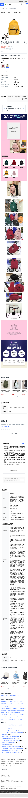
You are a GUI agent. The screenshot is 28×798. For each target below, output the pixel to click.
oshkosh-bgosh (11, 719)
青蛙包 (2, 712)
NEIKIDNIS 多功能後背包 (7, 729)
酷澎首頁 (3, 12)
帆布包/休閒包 (20, 695)
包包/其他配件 (15, 12)
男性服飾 (8, 12)
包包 (20, 12)
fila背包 (21, 717)
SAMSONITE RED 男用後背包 (8, 742)
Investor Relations (11, 759)
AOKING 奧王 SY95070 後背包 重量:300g (11, 740)
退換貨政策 (3, 761)
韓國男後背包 (4, 701)
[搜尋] (25, 9)
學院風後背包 (4, 703)
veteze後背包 (20, 714)
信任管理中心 (11, 761)
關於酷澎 (3, 759)
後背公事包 (22, 708)
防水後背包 (3, 710)
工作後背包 (16, 717)
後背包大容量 (4, 719)
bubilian (15, 706)
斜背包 (2, 695)
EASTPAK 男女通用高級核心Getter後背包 (11, 746)
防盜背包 (10, 701)
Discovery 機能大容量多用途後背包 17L (10, 752)
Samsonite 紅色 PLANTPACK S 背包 (10, 730)
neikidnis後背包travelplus (6, 706)
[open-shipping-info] (13, 55)
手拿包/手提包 (13, 695)
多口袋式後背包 (5, 744)
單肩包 (7, 695)
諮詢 (23, 443)
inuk (21, 701)
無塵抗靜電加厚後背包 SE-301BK (9, 738)
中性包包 (7, 712)
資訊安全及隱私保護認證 (18, 763)
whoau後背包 (4, 717)
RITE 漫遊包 (5, 734)
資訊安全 (9, 763)
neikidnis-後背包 (12, 714)
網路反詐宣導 (12, 765)
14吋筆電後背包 (20, 710)
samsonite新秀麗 (14, 708)
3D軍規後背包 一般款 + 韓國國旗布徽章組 (11, 736)
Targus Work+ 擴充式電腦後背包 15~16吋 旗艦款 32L (12, 725)
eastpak (10, 717)
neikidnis (16, 703)
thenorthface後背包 (12, 710)
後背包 (24, 12)
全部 (3, 8)
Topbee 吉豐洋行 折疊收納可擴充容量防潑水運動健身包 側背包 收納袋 (13, 748)
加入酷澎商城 (4, 765)
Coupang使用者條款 (21, 759)
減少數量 (11, 72)
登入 (17, 1)
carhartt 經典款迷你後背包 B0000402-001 (11, 750)
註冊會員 (21, 1)
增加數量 (2, 72)
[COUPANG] (5, 776)
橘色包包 (10, 703)
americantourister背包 (15, 712)
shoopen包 (16, 701)
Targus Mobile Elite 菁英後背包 (8, 727)
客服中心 (25, 1)
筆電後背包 (21, 706)
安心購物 (3, 763)
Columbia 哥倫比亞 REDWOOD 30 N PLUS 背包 (12, 732)
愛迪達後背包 (19, 719)
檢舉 (22, 480)
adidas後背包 (4, 714)
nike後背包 (21, 703)
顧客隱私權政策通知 (20, 761)
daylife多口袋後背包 (5, 708)
